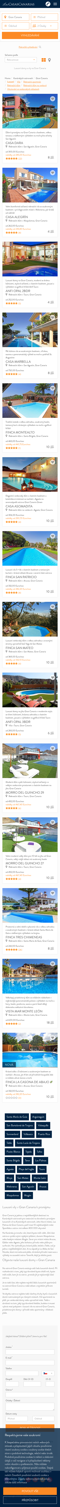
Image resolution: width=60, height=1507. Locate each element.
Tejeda (28, 1152)
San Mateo (22, 1178)
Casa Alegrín (17, 217)
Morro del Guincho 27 (25, 863)
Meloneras (12, 1186)
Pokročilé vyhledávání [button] (28, 47)
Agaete (10, 1169)
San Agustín (28, 1186)
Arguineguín (38, 1117)
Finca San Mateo (19, 648)
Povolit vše (30, 1491)
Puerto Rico (44, 1134)
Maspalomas (13, 1195)
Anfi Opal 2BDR (18, 291)
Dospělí (9, 1379)
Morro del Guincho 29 (25, 792)
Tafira (39, 1152)
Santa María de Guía (17, 1117)
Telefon (9, 1368)
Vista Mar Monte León (24, 1011)
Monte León (40, 1178)
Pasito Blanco (13, 1152)
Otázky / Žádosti (13, 1400)
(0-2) (48, 1379)
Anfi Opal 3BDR (18, 722)
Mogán (27, 1195)
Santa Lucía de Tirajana (28, 1143)
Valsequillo (43, 1125)
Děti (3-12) (28, 1379)
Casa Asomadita (19, 506)
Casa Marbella (18, 361)
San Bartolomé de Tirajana (20, 1125)
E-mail (9, 1357)
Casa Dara (14, 143)
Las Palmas (40, 1160)
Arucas (42, 1186)
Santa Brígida (13, 1160)
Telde (9, 1143)
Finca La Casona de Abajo (28, 1082)
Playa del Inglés (26, 1169)
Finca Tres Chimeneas (24, 937)
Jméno (9, 1347)
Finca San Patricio (21, 577)
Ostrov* (9, 1389)
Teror (27, 1160)
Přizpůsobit (30, 1500)
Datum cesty (11, 1413)
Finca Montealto (20, 432)
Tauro (42, 1169)
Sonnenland (12, 1134)
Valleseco (28, 1134)
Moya (9, 1178)
